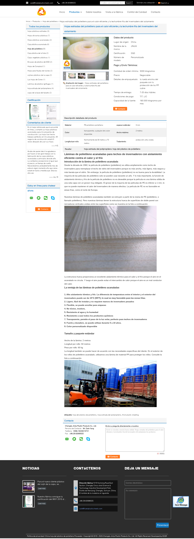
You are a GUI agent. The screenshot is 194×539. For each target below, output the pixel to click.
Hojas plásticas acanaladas (38, 40)
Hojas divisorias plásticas (37, 35)
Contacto (155, 11)
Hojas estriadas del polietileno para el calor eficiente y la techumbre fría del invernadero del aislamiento (87, 85)
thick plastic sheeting (130, 415)
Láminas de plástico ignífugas (39, 84)
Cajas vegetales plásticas (37, 57)
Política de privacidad (35, 536)
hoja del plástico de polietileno (84, 415)
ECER (164, 536)
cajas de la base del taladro (38, 93)
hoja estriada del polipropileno (39, 88)
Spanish (164, 3)
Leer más (41, 488)
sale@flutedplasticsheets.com (41, 3)
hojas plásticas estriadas (37, 31)
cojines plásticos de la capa (38, 75)
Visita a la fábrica (114, 11)
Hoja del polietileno (50, 21)
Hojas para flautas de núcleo (39, 71)
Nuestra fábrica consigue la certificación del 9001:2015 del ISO (51, 498)
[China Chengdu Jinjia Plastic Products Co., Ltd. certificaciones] (34, 111)
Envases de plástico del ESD (39, 62)
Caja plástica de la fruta (37, 53)
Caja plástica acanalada (37, 44)
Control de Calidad (137, 11)
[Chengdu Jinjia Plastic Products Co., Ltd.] (41, 11)
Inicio (62, 11)
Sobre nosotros (93, 11)
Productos (74, 11)
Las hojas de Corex (35, 79)
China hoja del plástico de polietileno (59, 536)
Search (129, 3)
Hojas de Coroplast (35, 66)
